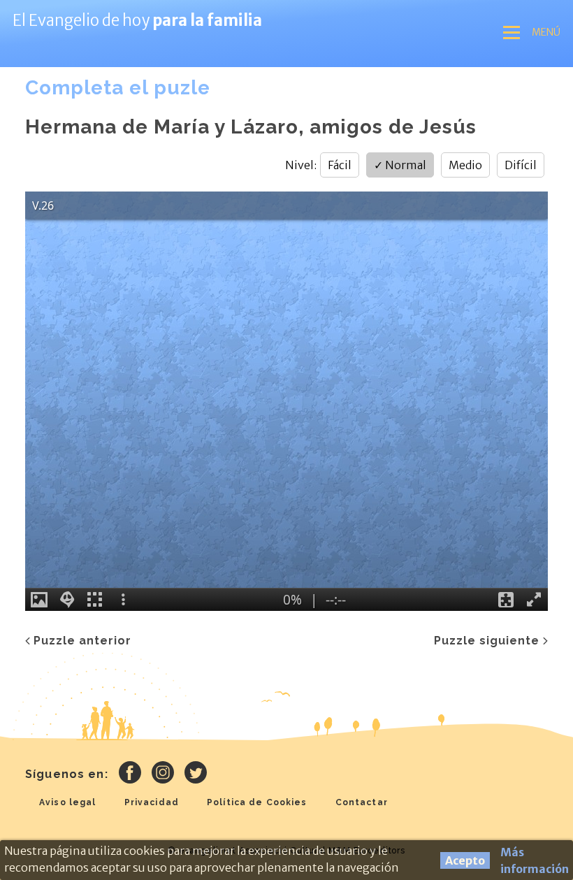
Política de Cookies (257, 802)
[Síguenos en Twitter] (195, 774)
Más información (534, 860)
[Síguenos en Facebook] (130, 774)
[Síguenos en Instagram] (163, 774)
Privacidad (151, 802)
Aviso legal (67, 802)
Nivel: (301, 165)
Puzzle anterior (82, 640)
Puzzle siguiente (486, 640)
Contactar (361, 802)
